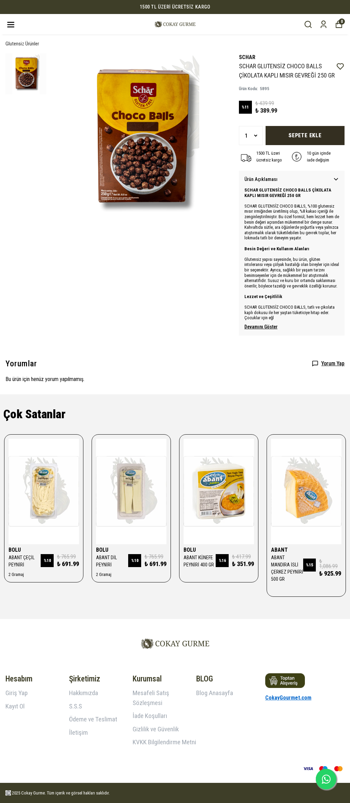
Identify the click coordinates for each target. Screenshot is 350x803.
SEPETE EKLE (305, 135)
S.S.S (75, 706)
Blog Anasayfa (214, 693)
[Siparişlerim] (323, 24)
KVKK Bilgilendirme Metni (164, 742)
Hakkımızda (83, 693)
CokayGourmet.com (288, 697)
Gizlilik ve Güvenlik (156, 729)
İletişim (78, 732)
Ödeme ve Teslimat (93, 719)
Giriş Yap (16, 693)
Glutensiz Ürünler (22, 44)
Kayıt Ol (15, 706)
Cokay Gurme (33, 792)
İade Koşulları (150, 716)
